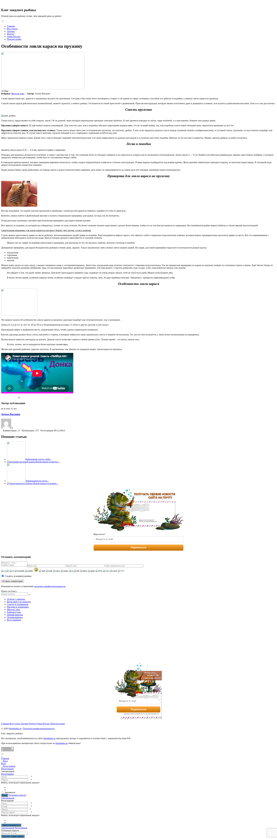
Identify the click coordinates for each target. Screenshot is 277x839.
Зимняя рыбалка (15, 614)
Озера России (13, 36)
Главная (11, 26)
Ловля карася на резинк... (45, 483)
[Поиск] (29, 594)
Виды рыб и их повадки (19, 602)
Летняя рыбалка (15, 617)
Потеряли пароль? (17, 795)
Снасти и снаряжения (17, 604)
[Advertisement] (22, 642)
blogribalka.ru (15, 728)
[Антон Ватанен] (6, 428)
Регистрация (7, 774)
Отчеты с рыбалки (16, 599)
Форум (10, 34)
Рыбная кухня (14, 612)
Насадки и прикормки (18, 607)
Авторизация (7, 798)
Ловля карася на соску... (37, 481)
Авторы (11, 31)
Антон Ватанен (10, 414)
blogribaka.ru (49, 738)
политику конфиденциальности (49, 586)
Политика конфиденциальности (39, 728)
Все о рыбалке (14, 620)
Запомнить (10, 792)
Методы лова (17, 93)
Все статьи (12, 29)
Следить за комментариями (17, 576)
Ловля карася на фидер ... (47, 462)
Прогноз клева (14, 39)
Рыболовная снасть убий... (38, 459)
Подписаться (138, 547)
